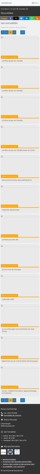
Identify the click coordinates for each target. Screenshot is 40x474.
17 (23, 32)
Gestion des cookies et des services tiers (18, 464)
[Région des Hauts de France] (17, 452)
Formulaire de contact (12, 415)
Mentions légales (9, 459)
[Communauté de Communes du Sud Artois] (3, 452)
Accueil (13, 9)
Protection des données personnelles (17, 462)
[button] (10, 18)
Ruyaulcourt (7, 3)
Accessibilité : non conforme (14, 467)
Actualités (22, 9)
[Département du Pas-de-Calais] (10, 452)
